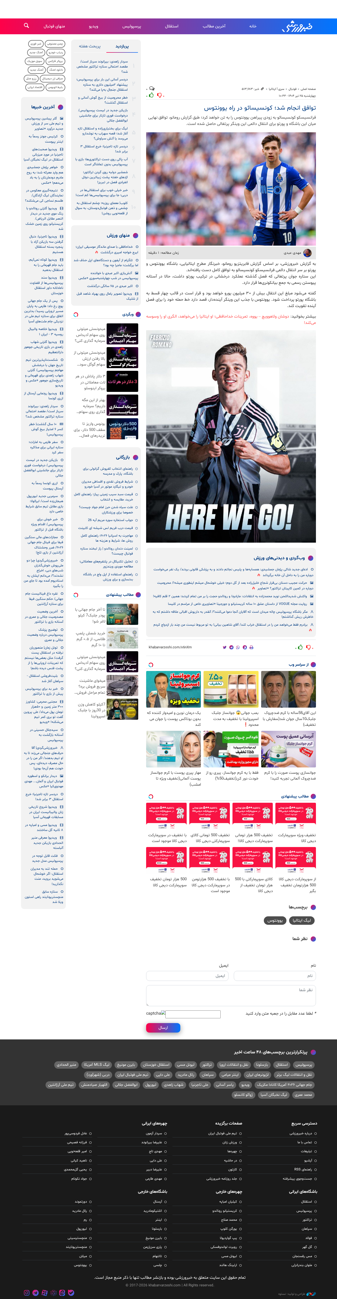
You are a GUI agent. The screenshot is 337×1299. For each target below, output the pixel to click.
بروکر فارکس (55, 61)
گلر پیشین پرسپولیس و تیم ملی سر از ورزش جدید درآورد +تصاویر (44, 123)
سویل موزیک (34, 61)
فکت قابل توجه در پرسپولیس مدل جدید (47, 858)
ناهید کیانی (79, 1160)
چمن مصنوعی (55, 44)
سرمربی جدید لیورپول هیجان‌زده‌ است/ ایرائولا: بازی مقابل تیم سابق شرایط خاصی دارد (44, 504)
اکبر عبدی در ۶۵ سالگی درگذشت (110, 286)
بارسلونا (262, 1064)
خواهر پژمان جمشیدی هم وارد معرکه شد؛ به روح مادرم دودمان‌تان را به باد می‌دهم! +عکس (45, 175)
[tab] (122, 47)
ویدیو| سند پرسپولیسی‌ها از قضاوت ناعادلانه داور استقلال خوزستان (46, 285)
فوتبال (292, 89)
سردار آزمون (154, 1133)
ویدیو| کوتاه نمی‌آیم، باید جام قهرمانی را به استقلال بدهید (45, 265)
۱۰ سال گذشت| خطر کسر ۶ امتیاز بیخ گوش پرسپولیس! (46, 429)
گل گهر (307, 1247)
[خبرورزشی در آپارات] (44, 1293)
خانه (252, 26)
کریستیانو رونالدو (224, 1211)
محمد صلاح (229, 1220)
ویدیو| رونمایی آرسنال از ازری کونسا (43, 396)
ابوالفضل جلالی (126, 1084)
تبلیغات (306, 1151)
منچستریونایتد (76, 1247)
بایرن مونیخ (126, 1064)
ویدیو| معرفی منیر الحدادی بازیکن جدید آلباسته (47, 842)
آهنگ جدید (36, 53)
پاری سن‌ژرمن (152, 1247)
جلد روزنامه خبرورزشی (221, 1178)
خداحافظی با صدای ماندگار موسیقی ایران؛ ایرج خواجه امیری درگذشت (107, 250)
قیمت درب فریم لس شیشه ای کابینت (105, 528)
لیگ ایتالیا (302, 920)
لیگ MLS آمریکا (96, 1064)
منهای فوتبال (54, 26)
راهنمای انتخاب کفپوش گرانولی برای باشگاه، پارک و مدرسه (108, 471)
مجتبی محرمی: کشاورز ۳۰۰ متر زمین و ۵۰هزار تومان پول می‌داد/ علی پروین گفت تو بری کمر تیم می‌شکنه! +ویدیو (43, 712)
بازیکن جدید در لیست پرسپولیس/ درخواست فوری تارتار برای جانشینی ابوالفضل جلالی (103, 115)
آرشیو (308, 1160)
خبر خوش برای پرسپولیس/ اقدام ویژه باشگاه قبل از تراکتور (47, 524)
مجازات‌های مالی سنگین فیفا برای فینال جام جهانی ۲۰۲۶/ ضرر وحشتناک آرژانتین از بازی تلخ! (44, 545)
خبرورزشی (297, 26)
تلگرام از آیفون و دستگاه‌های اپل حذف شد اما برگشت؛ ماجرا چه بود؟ (106, 263)
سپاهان (208, 1074)
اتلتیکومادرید (152, 1211)
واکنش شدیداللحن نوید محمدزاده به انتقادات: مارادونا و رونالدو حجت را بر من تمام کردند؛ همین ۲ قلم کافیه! (230, 596)
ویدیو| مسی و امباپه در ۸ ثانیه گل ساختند (44, 828)
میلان (83, 1256)
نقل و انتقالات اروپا (234, 1064)
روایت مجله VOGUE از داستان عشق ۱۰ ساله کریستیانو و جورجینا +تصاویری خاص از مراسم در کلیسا (237, 604)
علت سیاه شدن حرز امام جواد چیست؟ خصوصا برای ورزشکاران (106, 510)
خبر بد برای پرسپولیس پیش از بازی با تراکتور (44, 691)
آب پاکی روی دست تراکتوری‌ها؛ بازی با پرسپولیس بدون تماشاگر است (101, 162)
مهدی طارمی (153, 1178)
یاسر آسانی (225, 1084)
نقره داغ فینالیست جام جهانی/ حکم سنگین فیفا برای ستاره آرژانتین (44, 598)
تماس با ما (305, 1142)
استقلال (172, 26)
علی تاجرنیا (199, 1084)
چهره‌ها (232, 1151)
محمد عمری (303, 1094)
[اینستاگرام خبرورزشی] (26, 1293)
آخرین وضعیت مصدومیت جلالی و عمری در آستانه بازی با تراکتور (44, 616)
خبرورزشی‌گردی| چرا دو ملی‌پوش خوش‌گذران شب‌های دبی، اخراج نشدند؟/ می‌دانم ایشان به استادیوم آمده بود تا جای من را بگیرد (43, 573)
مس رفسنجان (302, 1256)
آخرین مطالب (214, 26)
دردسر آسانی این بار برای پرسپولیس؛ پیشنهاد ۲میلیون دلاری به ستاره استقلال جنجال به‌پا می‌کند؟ (102, 84)
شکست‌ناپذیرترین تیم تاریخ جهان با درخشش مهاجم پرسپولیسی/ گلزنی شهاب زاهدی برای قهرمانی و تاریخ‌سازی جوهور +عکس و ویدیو (44, 373)
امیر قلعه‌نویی (77, 1151)
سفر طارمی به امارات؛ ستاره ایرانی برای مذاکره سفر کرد (46, 447)
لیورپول (150, 1084)
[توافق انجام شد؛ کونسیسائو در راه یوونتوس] (231, 189)
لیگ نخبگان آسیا (274, 1094)
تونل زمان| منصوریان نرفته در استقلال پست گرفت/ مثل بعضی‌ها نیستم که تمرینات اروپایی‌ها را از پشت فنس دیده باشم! (44, 658)
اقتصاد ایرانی (35, 87)
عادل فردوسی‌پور (76, 1133)
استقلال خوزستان (156, 1064)
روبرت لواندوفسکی (224, 1247)
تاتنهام (157, 1256)
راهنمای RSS (303, 1169)
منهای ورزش (118, 235)
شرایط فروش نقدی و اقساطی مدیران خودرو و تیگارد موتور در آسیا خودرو (107, 484)
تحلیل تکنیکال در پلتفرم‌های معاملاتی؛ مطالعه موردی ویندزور (106, 564)
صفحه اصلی (308, 89)
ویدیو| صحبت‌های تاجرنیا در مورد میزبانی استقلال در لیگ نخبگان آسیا (43, 154)
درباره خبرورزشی (301, 1133)
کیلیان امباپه (228, 1201)
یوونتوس (275, 920)
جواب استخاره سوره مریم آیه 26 (110, 520)
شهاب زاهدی (174, 1084)
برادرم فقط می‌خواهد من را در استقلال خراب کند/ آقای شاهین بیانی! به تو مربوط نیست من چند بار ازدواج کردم (230, 624)
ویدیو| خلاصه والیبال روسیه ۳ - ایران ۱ (45, 332)
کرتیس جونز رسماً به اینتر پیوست (46, 139)
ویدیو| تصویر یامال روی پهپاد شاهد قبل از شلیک (107, 296)
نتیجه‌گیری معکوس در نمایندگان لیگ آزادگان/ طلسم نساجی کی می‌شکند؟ (44, 195)
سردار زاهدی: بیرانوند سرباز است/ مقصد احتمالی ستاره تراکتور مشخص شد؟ (102, 66)
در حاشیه (230, 1160)
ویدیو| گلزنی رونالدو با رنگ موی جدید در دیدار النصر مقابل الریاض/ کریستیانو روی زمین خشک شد (44, 218)
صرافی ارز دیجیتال (52, 79)
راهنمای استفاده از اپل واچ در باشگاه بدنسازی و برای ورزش (108, 577)
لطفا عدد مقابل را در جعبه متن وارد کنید (281, 1013)
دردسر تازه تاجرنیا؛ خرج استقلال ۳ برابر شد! (104, 149)
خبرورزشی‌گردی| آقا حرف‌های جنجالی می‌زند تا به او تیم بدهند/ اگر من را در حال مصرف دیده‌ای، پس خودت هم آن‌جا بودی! (43, 758)
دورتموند (81, 1201)
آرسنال (157, 1201)
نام (313, 966)
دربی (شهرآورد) (98, 1074)
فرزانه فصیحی (77, 1142)
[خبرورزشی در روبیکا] (53, 1293)
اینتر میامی (230, 1074)
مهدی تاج (155, 1151)
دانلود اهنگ (56, 70)
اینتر (158, 1220)
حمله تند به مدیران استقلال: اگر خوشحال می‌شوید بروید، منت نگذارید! (47, 877)
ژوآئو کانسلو (243, 1094)
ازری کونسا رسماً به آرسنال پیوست (47, 486)
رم (85, 1220)
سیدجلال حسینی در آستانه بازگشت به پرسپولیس (46, 735)
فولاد (308, 1238)
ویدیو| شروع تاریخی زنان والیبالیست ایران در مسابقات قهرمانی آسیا (46, 812)
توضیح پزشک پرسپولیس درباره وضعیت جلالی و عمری (45, 635)
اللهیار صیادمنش (94, 1084)
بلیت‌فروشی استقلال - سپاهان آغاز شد (45, 678)
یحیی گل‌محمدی (75, 1169)
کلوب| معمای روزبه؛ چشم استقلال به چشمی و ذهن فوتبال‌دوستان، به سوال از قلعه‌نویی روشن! (101, 208)
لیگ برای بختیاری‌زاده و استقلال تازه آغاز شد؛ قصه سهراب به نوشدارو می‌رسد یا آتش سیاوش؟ (103, 133)
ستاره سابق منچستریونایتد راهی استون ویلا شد (44, 896)
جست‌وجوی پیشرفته (297, 1178)
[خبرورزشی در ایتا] (62, 1293)
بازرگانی (123, 457)
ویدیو (93, 26)
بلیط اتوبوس (55, 87)
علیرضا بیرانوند (151, 1142)
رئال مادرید (186, 1074)
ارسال (163, 1028)
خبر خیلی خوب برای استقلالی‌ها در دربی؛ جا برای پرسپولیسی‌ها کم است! (102, 193)
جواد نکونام (79, 1178)
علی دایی (163, 1074)
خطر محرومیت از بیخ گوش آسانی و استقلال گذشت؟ (103, 100)
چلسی (157, 1265)
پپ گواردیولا (228, 1238)
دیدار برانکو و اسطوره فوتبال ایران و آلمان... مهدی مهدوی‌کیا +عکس (43, 781)
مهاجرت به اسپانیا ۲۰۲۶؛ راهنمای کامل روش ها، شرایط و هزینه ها (107, 538)
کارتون (232, 1169)
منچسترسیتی (77, 1238)
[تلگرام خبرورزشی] (35, 1293)
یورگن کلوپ (228, 1229)
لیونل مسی (185, 1064)
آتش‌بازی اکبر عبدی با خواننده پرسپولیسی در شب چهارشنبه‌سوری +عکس (108, 276)
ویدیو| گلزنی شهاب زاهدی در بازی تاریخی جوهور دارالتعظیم (43, 347)
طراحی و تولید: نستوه (291, 1294)
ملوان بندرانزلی (301, 1265)
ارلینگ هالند (228, 1265)
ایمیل (224, 966)
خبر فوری (36, 44)
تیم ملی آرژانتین (60, 1084)
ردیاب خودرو (56, 53)
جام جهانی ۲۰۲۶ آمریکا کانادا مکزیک (284, 1084)
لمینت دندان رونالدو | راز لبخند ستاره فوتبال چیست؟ (106, 551)
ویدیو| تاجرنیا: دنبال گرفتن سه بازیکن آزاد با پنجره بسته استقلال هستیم (46, 244)
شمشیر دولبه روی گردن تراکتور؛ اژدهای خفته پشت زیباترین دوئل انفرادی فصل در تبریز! (105, 177)
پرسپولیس (131, 26)
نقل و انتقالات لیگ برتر (294, 1074)
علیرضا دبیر (154, 1169)
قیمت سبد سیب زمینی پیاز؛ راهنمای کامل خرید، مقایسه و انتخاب (103, 497)
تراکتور (207, 1064)
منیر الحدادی (66, 1064)
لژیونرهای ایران (257, 1074)
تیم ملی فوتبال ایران (132, 1074)
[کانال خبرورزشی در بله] (71, 1293)
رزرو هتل (31, 79)
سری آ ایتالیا (276, 89)
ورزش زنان (229, 1142)
